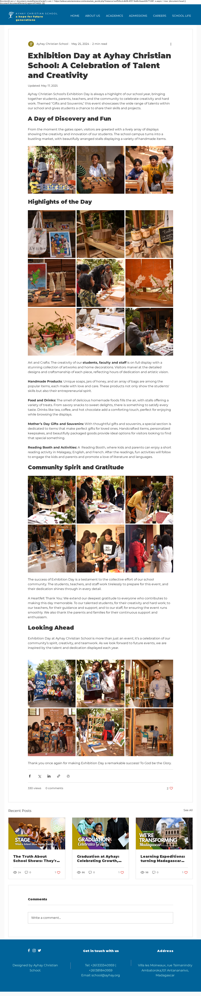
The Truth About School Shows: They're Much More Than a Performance (36, 858)
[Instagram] (34, 950)
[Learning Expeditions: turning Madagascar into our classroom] (164, 833)
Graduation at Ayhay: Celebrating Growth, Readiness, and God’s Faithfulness (98, 858)
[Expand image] (52, 170)
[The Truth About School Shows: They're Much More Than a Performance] (36, 833)
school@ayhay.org (105, 975)
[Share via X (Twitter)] (39, 776)
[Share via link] (58, 776)
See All (188, 810)
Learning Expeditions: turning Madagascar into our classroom (163, 858)
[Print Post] (68, 776)
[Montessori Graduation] (100, 833)
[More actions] (170, 44)
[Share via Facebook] (30, 776)
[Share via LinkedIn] (49, 776)
